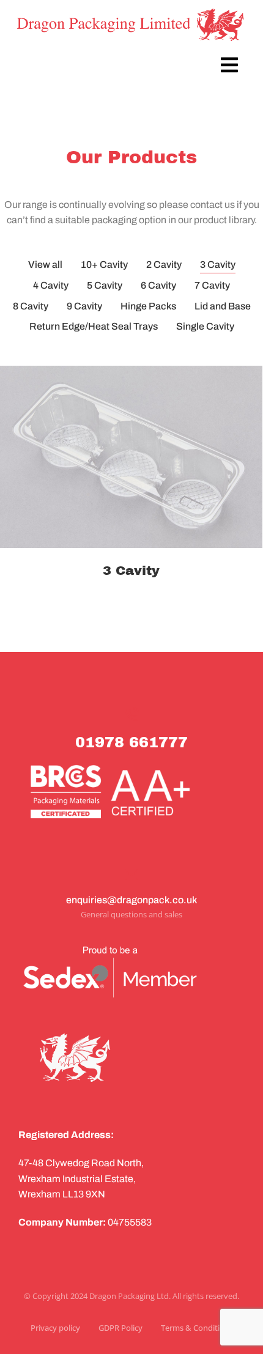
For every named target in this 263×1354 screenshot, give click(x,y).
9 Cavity (84, 306)
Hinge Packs (148, 306)
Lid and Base (222, 306)
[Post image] (131, 457)
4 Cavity (51, 285)
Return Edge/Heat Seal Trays (93, 326)
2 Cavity (164, 264)
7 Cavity (212, 285)
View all (45, 264)
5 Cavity (104, 285)
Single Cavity (205, 326)
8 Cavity (30, 306)
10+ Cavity (104, 264)
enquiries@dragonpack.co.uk (131, 900)
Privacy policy (55, 1327)
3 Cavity (217, 264)
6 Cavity (158, 285)
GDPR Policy (120, 1327)
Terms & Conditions (197, 1327)
